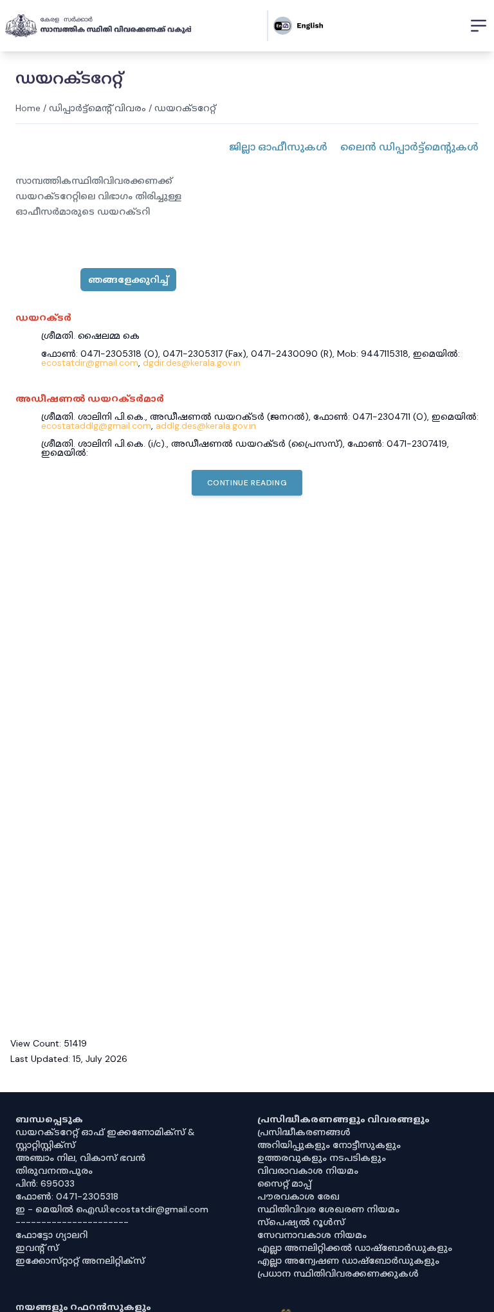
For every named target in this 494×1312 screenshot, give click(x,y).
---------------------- (72, 1222)
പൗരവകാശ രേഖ (298, 1196)
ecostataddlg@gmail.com (96, 425)
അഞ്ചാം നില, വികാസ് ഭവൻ (80, 1158)
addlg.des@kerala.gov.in (206, 425)
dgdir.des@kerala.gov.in (192, 362)
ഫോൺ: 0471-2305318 (66, 1196)
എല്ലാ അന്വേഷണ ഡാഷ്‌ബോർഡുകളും (348, 1260)
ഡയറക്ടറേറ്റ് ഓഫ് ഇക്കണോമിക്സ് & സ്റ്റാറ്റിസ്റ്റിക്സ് (105, 1138)
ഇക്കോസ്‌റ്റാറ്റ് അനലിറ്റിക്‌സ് (80, 1260)
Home (28, 108)
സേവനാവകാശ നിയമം (312, 1235)
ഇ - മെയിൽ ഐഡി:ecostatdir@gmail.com (111, 1209)
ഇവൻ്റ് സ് (37, 1248)
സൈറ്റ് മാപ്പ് (284, 1183)
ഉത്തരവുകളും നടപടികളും (321, 1158)
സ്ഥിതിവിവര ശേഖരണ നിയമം (328, 1209)
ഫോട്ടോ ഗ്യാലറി (51, 1235)
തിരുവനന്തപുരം (54, 1170)
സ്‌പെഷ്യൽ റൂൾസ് (301, 1222)
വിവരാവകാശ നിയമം (307, 1170)
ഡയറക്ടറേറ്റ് (185, 108)
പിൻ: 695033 (45, 1183)
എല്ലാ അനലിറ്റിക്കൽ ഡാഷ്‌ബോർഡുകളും (354, 1248)
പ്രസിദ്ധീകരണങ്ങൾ (304, 1132)
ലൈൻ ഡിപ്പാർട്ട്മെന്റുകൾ (409, 147)
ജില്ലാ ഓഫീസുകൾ (278, 147)
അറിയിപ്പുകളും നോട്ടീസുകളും (329, 1145)
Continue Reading (247, 483)
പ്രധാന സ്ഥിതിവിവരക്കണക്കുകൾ (338, 1273)
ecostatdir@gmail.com (89, 362)
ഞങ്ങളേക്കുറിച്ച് (128, 279)
